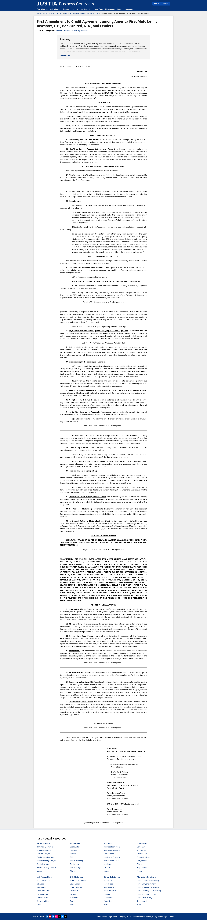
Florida (73, 894)
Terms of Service (138, 917)
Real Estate (108, 864)
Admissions (141, 850)
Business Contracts (55, 13)
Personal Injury (76, 867)
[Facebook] (53, 916)
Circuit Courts (42, 894)
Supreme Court (43, 891)
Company (122, 917)
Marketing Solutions (125, 9)
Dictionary (141, 847)
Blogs (139, 864)
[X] (65, 916)
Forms (45, 13)
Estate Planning (76, 860)
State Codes (75, 884)
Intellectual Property (112, 857)
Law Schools (85, 9)
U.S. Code (40, 884)
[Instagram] (56, 916)
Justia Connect (101, 917)
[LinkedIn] (47, 916)
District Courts (42, 897)
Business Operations (112, 850)
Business (108, 843)
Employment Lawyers (45, 857)
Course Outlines (143, 857)
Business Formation (112, 847)
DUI (71, 857)
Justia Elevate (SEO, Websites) (149, 891)
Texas (72, 901)
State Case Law (76, 887)
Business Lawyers (44, 850)
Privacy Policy (151, 917)
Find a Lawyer (42, 9)
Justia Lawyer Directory (146, 884)
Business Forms (110, 887)
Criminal (73, 850)
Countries (107, 901)
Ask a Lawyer (56, 9)
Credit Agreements (80, 30)
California (74, 891)
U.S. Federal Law (44, 877)
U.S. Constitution (43, 880)
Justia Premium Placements (148, 887)
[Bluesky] (62, 916)
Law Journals (142, 860)
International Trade (111, 860)
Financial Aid (142, 854)
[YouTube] (50, 916)
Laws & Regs (98, 9)
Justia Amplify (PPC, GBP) (147, 894)
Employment (109, 854)
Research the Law (70, 9)
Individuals (75, 843)
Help (129, 917)
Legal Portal (112, 917)
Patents (107, 894)
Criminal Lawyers (43, 854)
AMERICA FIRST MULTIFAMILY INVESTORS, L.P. (81, 13)
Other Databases (112, 877)
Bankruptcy (74, 847)
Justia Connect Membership (148, 880)
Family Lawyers (43, 864)
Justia (39, 13)
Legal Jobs (108, 880)
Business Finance (63, 30)
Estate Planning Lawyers (46, 860)
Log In (156, 3)
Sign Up (166, 3)
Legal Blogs (108, 884)
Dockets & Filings (43, 901)
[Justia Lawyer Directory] (68, 916)
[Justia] (47, 4)
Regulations (41, 887)
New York (74, 897)
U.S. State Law (77, 877)
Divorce (73, 854)
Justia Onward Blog (144, 897)
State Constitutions (78, 880)
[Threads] (59, 916)
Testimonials (142, 901)
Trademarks (108, 897)
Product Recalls (110, 891)
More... (39, 871)
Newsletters (110, 9)
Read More (64, 55)
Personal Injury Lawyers (46, 867)
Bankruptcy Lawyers (45, 847)
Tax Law (107, 867)
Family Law (74, 864)
